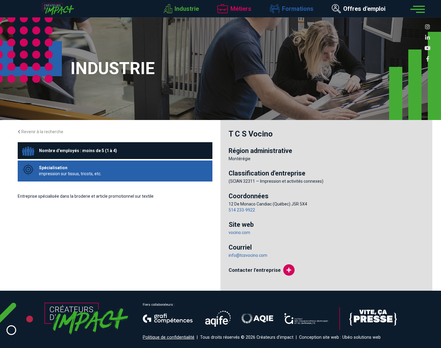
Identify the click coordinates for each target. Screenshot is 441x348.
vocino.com (239, 232)
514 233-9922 (242, 210)
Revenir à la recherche (41, 131)
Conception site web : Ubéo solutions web (340, 337)
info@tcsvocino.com (248, 255)
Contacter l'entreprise (255, 270)
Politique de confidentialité (168, 337)
